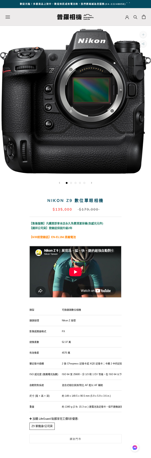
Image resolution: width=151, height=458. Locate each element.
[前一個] (59, 183)
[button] (135, 448)
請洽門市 (75, 438)
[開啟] (8, 17)
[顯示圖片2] (71, 183)
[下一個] (91, 183)
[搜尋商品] (135, 17)
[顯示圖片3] (75, 183)
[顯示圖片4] (80, 183)
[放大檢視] (143, 34)
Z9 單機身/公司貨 (42, 426)
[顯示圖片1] (67, 183)
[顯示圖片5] (84, 183)
